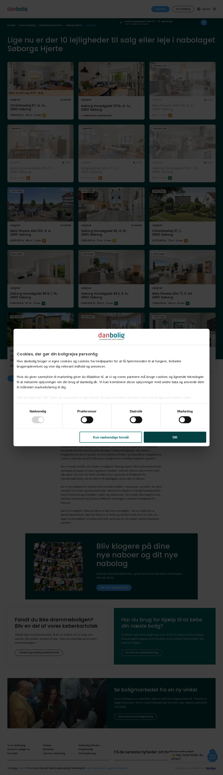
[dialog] (111, 387)
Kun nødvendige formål (111, 437)
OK (174, 437)
